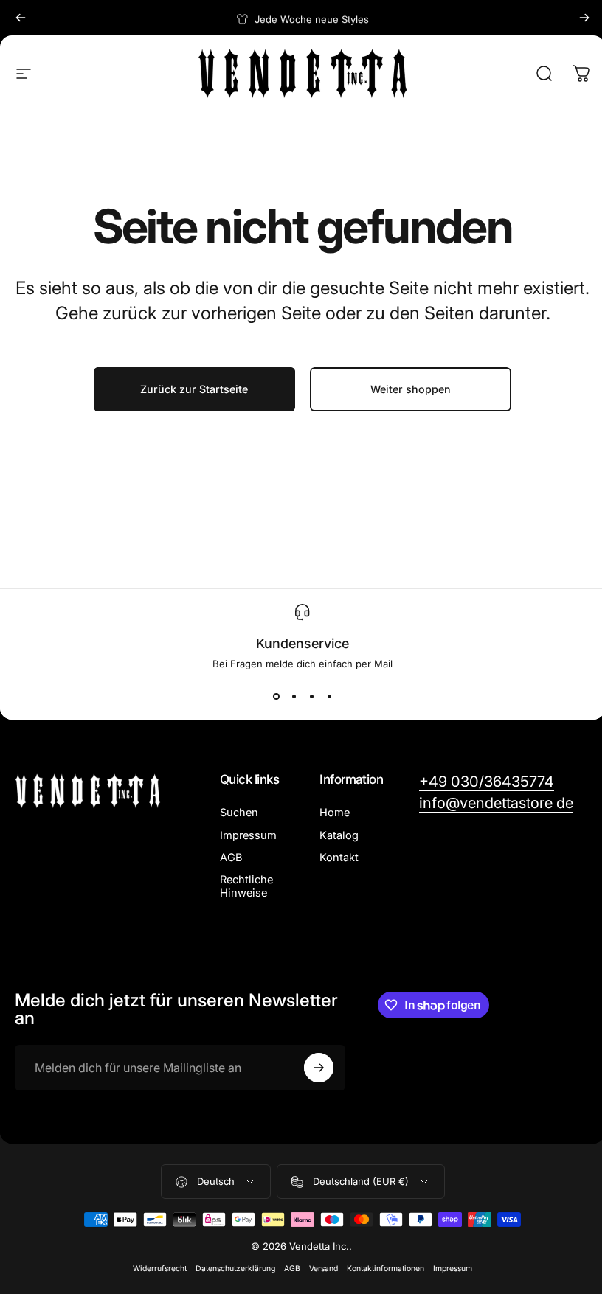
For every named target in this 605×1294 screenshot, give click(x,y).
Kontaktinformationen (385, 1268)
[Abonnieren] (318, 1067)
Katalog (339, 835)
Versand (323, 1268)
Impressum (248, 835)
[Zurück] (20, 17)
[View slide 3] (311, 696)
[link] (486, 782)
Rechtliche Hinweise (246, 886)
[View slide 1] (276, 696)
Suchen (239, 812)
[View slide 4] (329, 696)
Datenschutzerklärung (235, 1268)
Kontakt (339, 857)
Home (334, 812)
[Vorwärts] (584, 17)
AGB (231, 857)
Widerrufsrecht (160, 1268)
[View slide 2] (293, 696)
